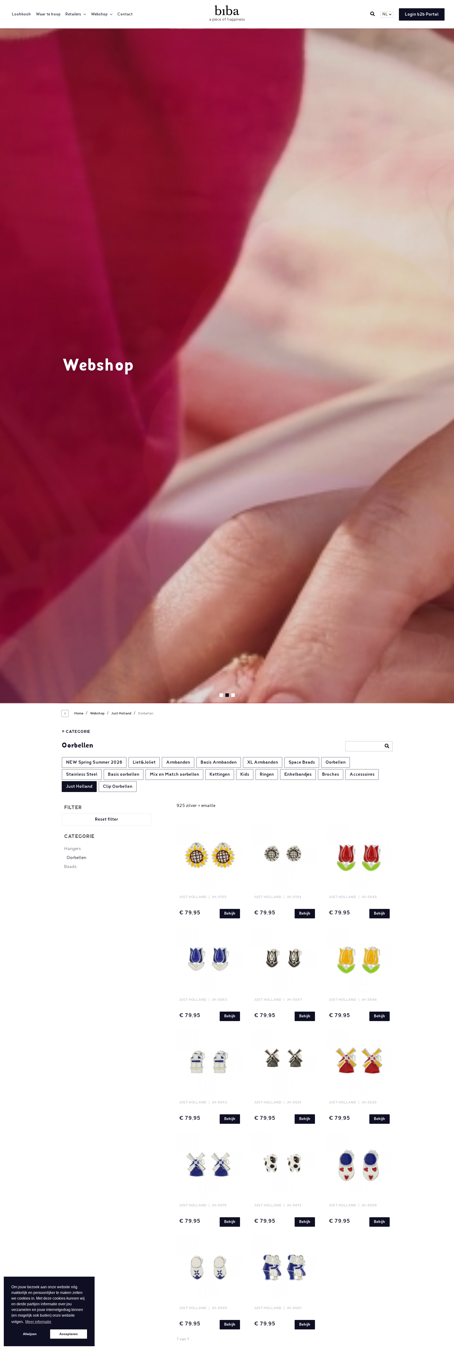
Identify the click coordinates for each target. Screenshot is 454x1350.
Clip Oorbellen (117, 786)
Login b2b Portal (422, 14)
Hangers (72, 849)
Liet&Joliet (144, 762)
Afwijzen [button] (30, 1334)
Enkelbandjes (298, 774)
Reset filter (106, 819)
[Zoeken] (386, 747)
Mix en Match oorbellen (174, 774)
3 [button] (233, 695)
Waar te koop (48, 14)
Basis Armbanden (219, 762)
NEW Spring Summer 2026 (94, 762)
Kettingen (220, 774)
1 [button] (221, 695)
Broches (330, 774)
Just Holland (79, 786)
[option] (227, 366)
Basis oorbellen (123, 774)
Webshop (99, 14)
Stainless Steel (81, 774)
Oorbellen (335, 762)
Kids (244, 774)
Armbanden (178, 762)
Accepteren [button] (68, 1334)
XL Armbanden (262, 762)
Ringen (267, 774)
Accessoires (362, 774)
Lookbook (21, 14)
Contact (125, 14)
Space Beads (301, 762)
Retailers (73, 14)
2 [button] (227, 695)
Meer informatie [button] (38, 1322)
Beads (70, 867)
